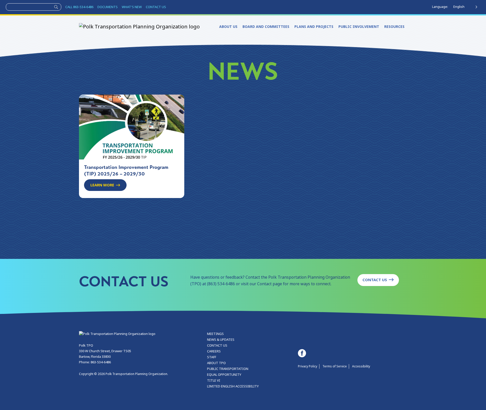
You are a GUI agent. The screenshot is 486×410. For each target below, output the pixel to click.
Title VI (213, 380)
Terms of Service (334, 366)
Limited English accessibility (233, 386)
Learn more (102, 185)
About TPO (216, 363)
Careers (214, 351)
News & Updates (220, 339)
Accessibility (361, 366)
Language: (440, 6)
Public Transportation (227, 368)
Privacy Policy (307, 366)
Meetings (215, 333)
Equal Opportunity (224, 374)
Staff (211, 357)
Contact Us (374, 280)
